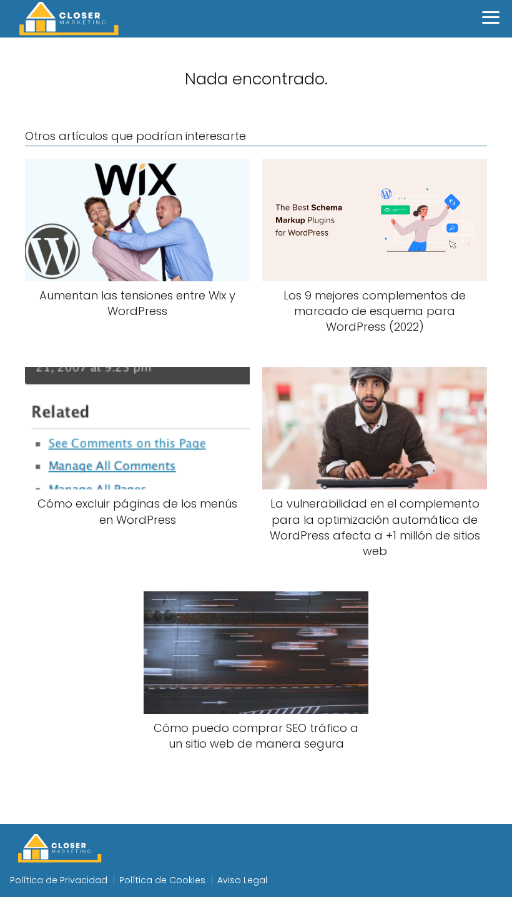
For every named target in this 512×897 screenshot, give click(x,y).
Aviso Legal (242, 880)
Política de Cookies (162, 880)
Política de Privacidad (58, 880)
